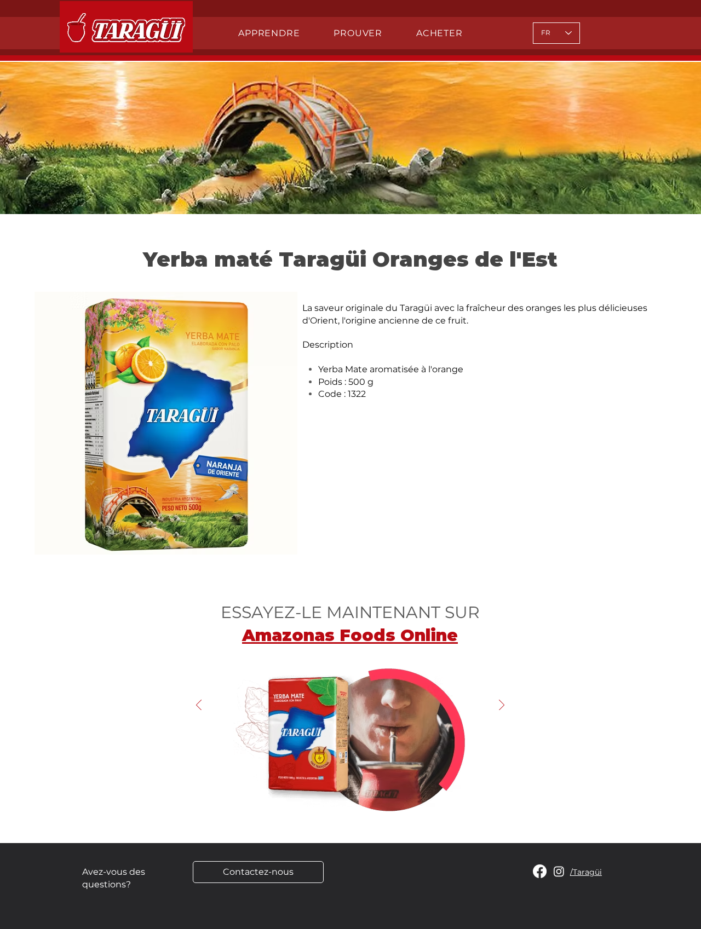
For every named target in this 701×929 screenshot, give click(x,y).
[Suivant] (501, 706)
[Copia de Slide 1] (355, 804)
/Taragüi (586, 872)
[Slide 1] (345, 804)
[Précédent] (199, 706)
